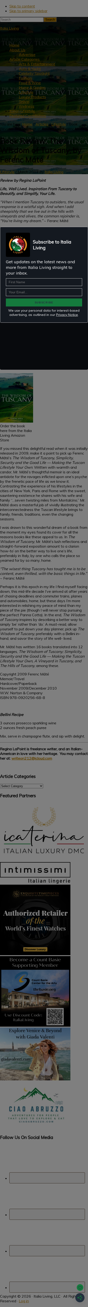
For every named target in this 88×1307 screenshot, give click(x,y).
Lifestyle (7, 171)
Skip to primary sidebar (28, 10)
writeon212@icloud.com (31, 758)
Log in (24, 1301)
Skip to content (22, 6)
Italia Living (9, 28)
